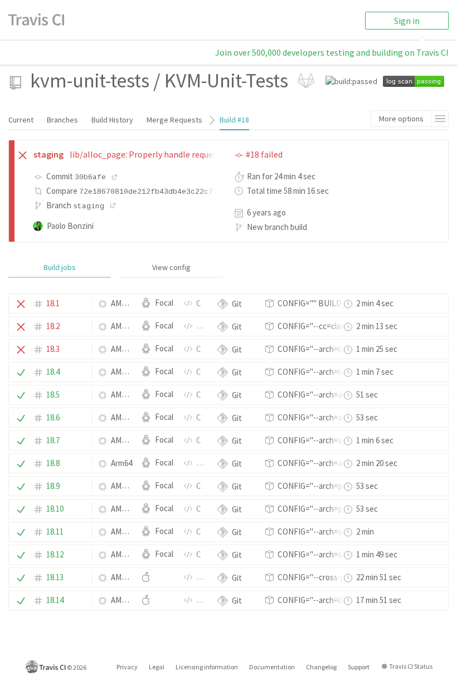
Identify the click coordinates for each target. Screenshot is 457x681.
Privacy (127, 667)
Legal (156, 667)
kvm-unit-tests (89, 80)
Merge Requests (174, 120)
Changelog (321, 667)
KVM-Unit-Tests (226, 80)
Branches (62, 120)
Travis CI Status (410, 666)
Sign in (407, 20)
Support (359, 667)
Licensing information (207, 667)
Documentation (272, 667)
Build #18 (234, 120)
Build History (112, 120)
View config (171, 267)
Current (20, 120)
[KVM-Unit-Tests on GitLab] (306, 80)
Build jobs (59, 267)
